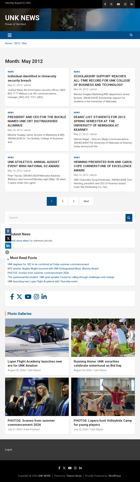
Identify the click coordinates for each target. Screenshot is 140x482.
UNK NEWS (22, 18)
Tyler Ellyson (34, 370)
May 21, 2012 (81, 134)
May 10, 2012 (81, 175)
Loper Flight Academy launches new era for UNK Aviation (35, 363)
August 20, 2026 (16, 370)
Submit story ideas (18, 240)
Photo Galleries (20, 314)
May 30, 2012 (81, 89)
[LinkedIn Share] (8, 246)
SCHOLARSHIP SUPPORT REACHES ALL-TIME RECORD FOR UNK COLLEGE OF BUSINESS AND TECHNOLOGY (102, 80)
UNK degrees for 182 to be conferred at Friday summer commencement (48, 264)
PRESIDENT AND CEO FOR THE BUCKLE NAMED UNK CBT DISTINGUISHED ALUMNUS (37, 121)
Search (128, 218)
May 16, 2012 (15, 170)
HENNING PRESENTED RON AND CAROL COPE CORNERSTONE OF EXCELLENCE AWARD (103, 166)
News (11, 72)
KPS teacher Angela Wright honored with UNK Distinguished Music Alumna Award (53, 268)
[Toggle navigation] (9, 35)
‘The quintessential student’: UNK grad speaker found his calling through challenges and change (61, 277)
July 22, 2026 (81, 429)
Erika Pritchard (32, 429)
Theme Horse (74, 475)
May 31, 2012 (15, 85)
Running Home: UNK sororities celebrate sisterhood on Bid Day (98, 363)
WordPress (114, 475)
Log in (8, 449)
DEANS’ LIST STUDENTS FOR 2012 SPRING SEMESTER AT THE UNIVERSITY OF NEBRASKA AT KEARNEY (99, 123)
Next (86, 201)
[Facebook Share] (8, 231)
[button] (7, 252)
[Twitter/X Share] (8, 238)
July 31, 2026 (15, 429)
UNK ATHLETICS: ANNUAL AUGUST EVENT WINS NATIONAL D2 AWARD (34, 164)
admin (27, 85)
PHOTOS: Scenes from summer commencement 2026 (38, 272)
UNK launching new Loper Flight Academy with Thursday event (42, 281)
